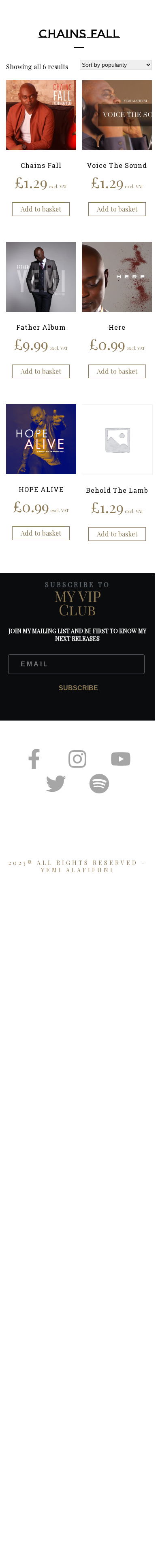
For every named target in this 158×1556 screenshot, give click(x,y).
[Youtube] (121, 759)
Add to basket (41, 209)
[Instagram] (77, 759)
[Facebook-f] (34, 759)
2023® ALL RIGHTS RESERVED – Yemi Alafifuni (78, 866)
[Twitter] (56, 784)
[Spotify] (99, 784)
